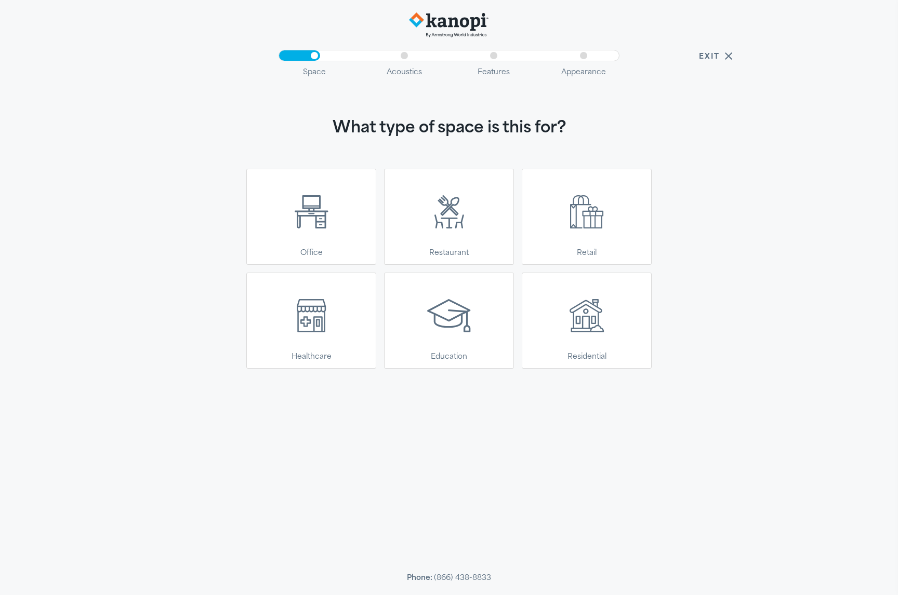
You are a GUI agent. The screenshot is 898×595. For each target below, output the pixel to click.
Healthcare (312, 356)
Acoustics (404, 71)
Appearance (583, 71)
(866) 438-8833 (462, 577)
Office (311, 252)
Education (449, 356)
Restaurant (449, 252)
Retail (587, 252)
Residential (586, 356)
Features (494, 71)
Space (314, 71)
